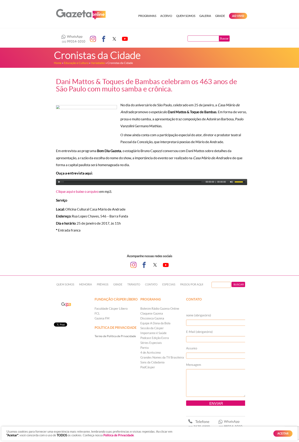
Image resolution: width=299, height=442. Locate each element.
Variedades (98, 63)
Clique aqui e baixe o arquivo (77, 191)
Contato (151, 284)
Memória (85, 284)
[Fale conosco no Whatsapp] (72, 39)
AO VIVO (238, 16)
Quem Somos (185, 16)
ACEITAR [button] (282, 433)
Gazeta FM (102, 318)
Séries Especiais (151, 342)
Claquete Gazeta (151, 313)
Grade (220, 16)
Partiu (144, 347)
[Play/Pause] (59, 182)
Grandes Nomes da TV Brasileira (162, 357)
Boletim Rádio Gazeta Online (159, 308)
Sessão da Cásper (152, 328)
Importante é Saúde (153, 333)
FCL (97, 313)
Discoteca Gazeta (152, 318)
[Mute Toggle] (231, 182)
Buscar (224, 38)
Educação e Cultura (76, 63)
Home (57, 63)
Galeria (205, 16)
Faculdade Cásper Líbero (111, 308)
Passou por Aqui (191, 284)
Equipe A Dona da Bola (155, 323)
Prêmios (102, 284)
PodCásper (147, 367)
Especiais (168, 284)
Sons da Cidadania (152, 362)
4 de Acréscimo (150, 352)
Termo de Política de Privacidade (115, 336)
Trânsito (133, 284)
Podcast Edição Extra (154, 338)
